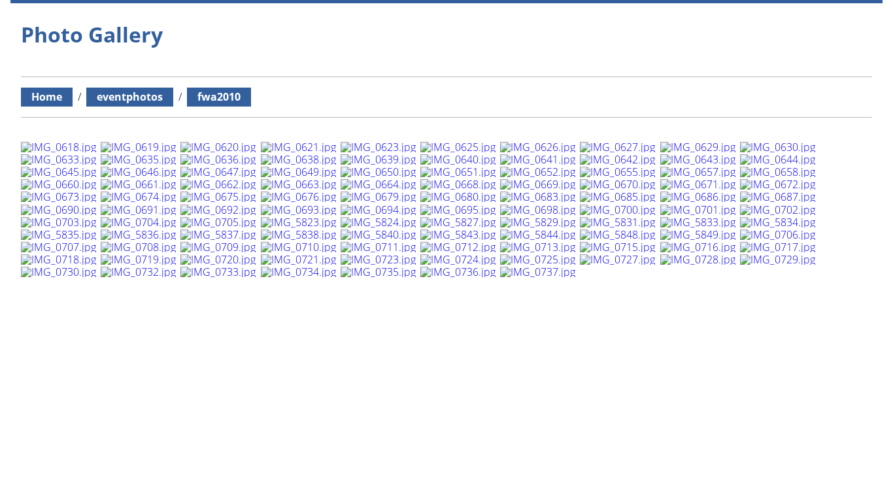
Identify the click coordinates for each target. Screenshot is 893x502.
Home (46, 97)
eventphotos (130, 97)
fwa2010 (219, 97)
